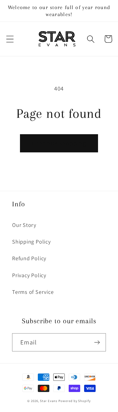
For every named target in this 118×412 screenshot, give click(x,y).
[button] (9, 39)
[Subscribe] (97, 342)
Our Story (24, 224)
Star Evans (48, 401)
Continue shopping (59, 143)
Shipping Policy (31, 241)
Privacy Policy (29, 275)
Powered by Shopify (74, 401)
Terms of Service (33, 291)
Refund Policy (29, 258)
